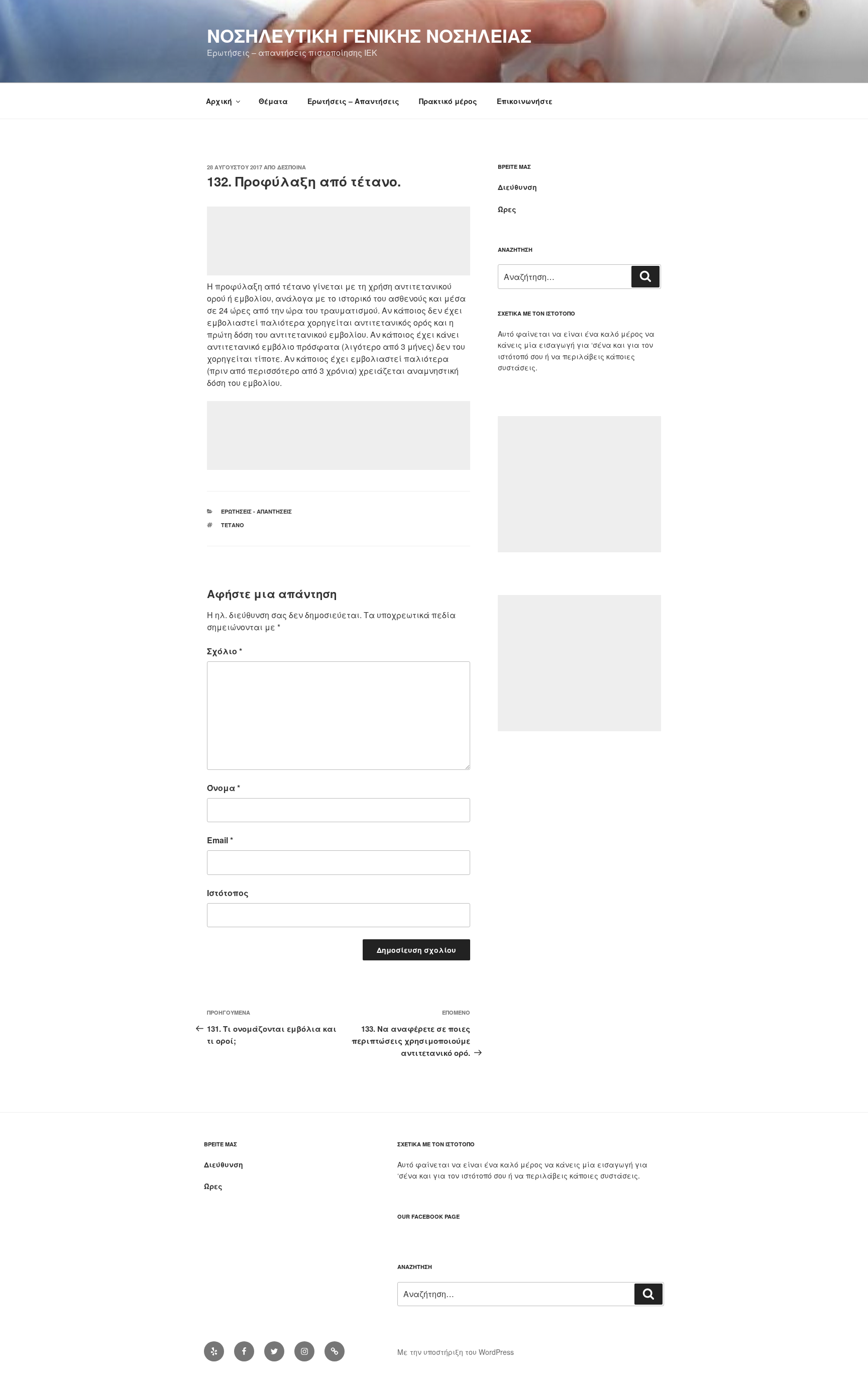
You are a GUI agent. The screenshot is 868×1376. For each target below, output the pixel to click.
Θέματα (273, 101)
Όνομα (223, 788)
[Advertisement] (338, 241)
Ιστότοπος (228, 893)
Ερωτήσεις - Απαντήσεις (256, 511)
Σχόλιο (224, 651)
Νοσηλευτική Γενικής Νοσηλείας (369, 35)
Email (220, 840)
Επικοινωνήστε (525, 101)
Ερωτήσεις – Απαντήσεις (353, 101)
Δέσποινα (291, 167)
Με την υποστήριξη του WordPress (455, 1352)
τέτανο (232, 525)
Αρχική (219, 101)
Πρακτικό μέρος (448, 101)
